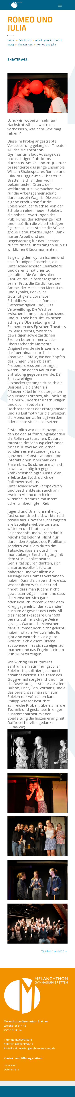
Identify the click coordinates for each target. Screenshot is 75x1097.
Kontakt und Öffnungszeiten (23, 1058)
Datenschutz (11, 1069)
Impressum (10, 1065)
